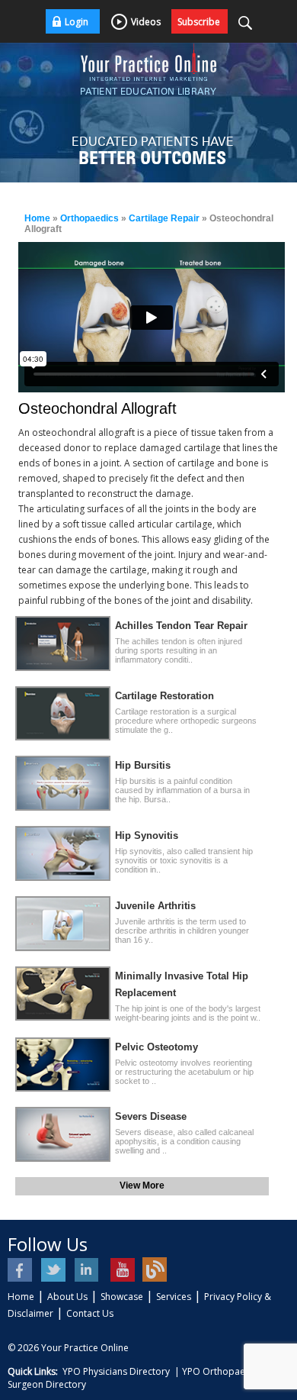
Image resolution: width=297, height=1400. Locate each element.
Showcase (122, 1296)
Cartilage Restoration (164, 696)
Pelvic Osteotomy (156, 1047)
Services (173, 1296)
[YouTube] (121, 1269)
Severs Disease (151, 1116)
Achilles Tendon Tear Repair (181, 625)
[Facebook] (21, 1269)
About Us (67, 1296)
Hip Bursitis (143, 765)
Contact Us (89, 1313)
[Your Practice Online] (148, 61)
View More (142, 1185)
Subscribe (198, 21)
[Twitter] (54, 1269)
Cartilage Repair (164, 218)
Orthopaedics (89, 218)
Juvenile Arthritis (155, 905)
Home (37, 218)
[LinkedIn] (88, 1269)
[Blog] (155, 1269)
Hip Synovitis (146, 835)
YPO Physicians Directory (116, 1371)
